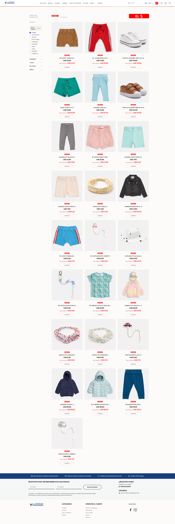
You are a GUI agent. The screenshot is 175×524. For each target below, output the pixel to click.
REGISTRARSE (92, 487)
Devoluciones (89, 510)
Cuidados (64, 508)
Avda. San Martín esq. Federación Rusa (129, 493)
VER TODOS (43, 3)
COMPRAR (67, 67)
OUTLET (100, 3)
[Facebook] (130, 510)
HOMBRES (64, 3)
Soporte (87, 515)
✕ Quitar (38, 28)
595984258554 (126, 486)
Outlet (32, 22)
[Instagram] (135, 510)
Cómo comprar (89, 512)
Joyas (36, 62)
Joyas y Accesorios (66, 512)
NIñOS (92, 3)
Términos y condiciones (91, 508)
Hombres (36, 59)
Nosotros (88, 517)
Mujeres (36, 66)
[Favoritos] (169, 3)
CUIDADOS (57, 3)
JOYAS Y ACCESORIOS (75, 3)
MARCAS (50, 3)
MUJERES (85, 3)
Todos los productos (34, 16)
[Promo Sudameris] (156, 3)
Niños (36, 69)
